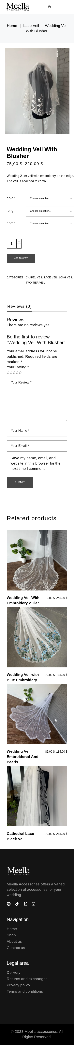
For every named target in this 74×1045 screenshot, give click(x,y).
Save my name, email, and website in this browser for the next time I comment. (35, 463)
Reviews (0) (19, 306)
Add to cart (21, 258)
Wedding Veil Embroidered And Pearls (22, 756)
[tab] (20, 307)
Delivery (14, 972)
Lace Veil (50, 277)
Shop (11, 935)
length (12, 211)
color (11, 198)
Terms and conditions (25, 991)
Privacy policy (18, 985)
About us (14, 941)
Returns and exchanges (27, 979)
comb (11, 223)
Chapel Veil (34, 277)
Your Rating (18, 367)
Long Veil (66, 277)
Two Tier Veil (35, 282)
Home (12, 929)
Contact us (16, 948)
